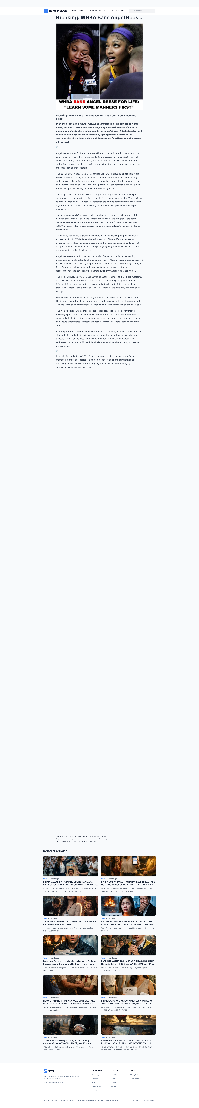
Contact (113, 1079)
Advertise (114, 1086)
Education (120, 10)
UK (86, 10)
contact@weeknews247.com (53, 1082)
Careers (113, 1082)
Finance (94, 1090)
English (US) (137, 1100)
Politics (102, 10)
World (80, 10)
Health (110, 10)
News (74, 10)
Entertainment (96, 1086)
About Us (114, 1075)
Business (93, 10)
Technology (96, 1075)
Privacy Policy (134, 1075)
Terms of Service (135, 1079)
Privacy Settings (149, 1100)
